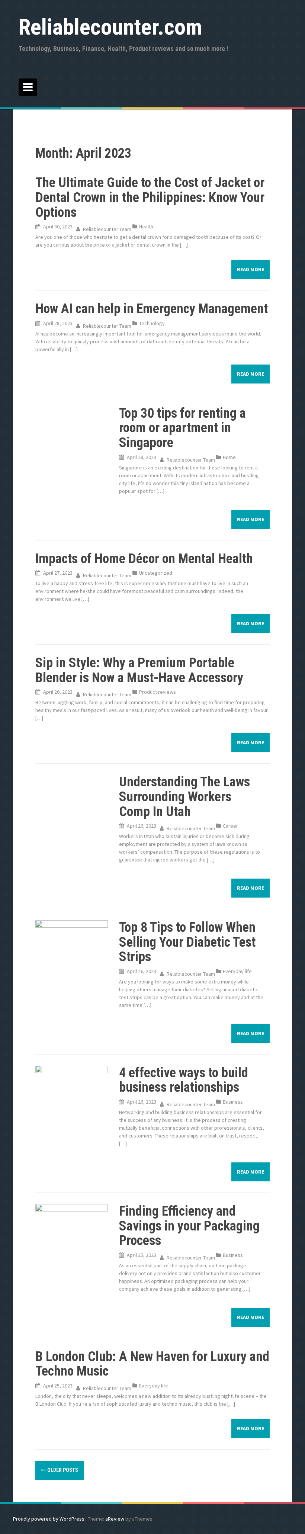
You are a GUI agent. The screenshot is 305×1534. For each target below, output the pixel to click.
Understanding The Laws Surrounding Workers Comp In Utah (184, 796)
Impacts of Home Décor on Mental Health (144, 559)
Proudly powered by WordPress (48, 1518)
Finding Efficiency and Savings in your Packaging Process (189, 1225)
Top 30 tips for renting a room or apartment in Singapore (182, 427)
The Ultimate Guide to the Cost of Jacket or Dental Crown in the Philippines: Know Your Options (149, 197)
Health (146, 226)
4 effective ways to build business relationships (183, 1080)
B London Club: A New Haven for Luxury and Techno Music (152, 1364)
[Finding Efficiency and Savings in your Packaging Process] (71, 1227)
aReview (114, 1518)
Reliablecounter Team (107, 229)
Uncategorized (155, 572)
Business (233, 1101)
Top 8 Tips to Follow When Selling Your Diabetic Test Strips (187, 942)
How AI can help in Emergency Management (151, 309)
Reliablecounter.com (110, 27)
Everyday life (237, 971)
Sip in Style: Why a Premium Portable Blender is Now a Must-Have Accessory (139, 670)
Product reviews (157, 692)
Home (229, 457)
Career (230, 825)
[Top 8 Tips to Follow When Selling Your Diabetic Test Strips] (71, 944)
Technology (152, 323)
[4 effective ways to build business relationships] (71, 1087)
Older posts (62, 1470)
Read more (250, 269)
